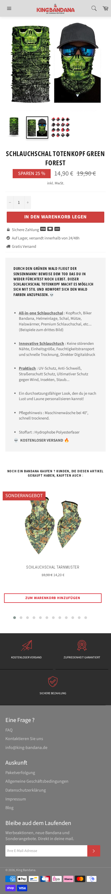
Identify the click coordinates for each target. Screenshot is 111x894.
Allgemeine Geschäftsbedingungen (36, 781)
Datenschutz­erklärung (25, 790)
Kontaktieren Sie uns (24, 739)
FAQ (9, 730)
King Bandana (25, 870)
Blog (9, 808)
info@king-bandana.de (26, 748)
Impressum (15, 799)
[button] (14, 617)
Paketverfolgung (20, 773)
